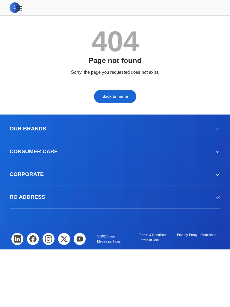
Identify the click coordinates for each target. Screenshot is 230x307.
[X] (64, 239)
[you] (80, 239)
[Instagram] (49, 239)
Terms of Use (149, 240)
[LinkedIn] (17, 239)
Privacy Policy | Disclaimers (197, 235)
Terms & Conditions (153, 235)
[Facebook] (33, 239)
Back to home (115, 96)
